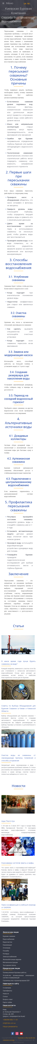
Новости (6, 994)
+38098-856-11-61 (10, 1020)
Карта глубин (7, 1002)
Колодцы (6, 954)
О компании (7, 988)
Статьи (5, 996)
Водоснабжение (8, 939)
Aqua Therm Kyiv (8, 821)
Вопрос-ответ (8, 999)
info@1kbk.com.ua (9, 1023)
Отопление (6, 948)
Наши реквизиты (10, 1026)
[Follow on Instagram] (17, 1033)
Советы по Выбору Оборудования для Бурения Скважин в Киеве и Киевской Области (18, 708)
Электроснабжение (10, 956)
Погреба (6, 951)
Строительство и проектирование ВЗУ (16, 980)
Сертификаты (7, 991)
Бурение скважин (9, 936)
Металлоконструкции (10, 962)
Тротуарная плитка (9, 965)
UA (25, 4)
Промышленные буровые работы (14, 972)
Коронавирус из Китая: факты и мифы (17, 863)
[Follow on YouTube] (21, 1033)
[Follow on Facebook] (12, 1033)
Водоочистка (7, 942)
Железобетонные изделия (12, 959)
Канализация (7, 945)
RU (28, 4)
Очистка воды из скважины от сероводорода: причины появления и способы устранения (18, 758)
